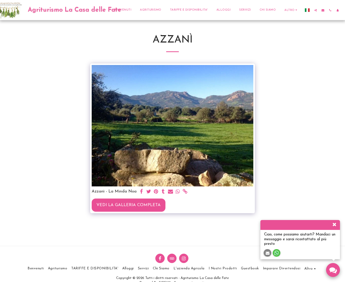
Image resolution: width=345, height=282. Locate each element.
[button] (315, 10)
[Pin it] (156, 192)
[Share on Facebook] (141, 192)
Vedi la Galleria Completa (128, 205)
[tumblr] (163, 192)
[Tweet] (148, 192)
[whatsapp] (178, 192)
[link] (185, 192)
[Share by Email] (170, 192)
